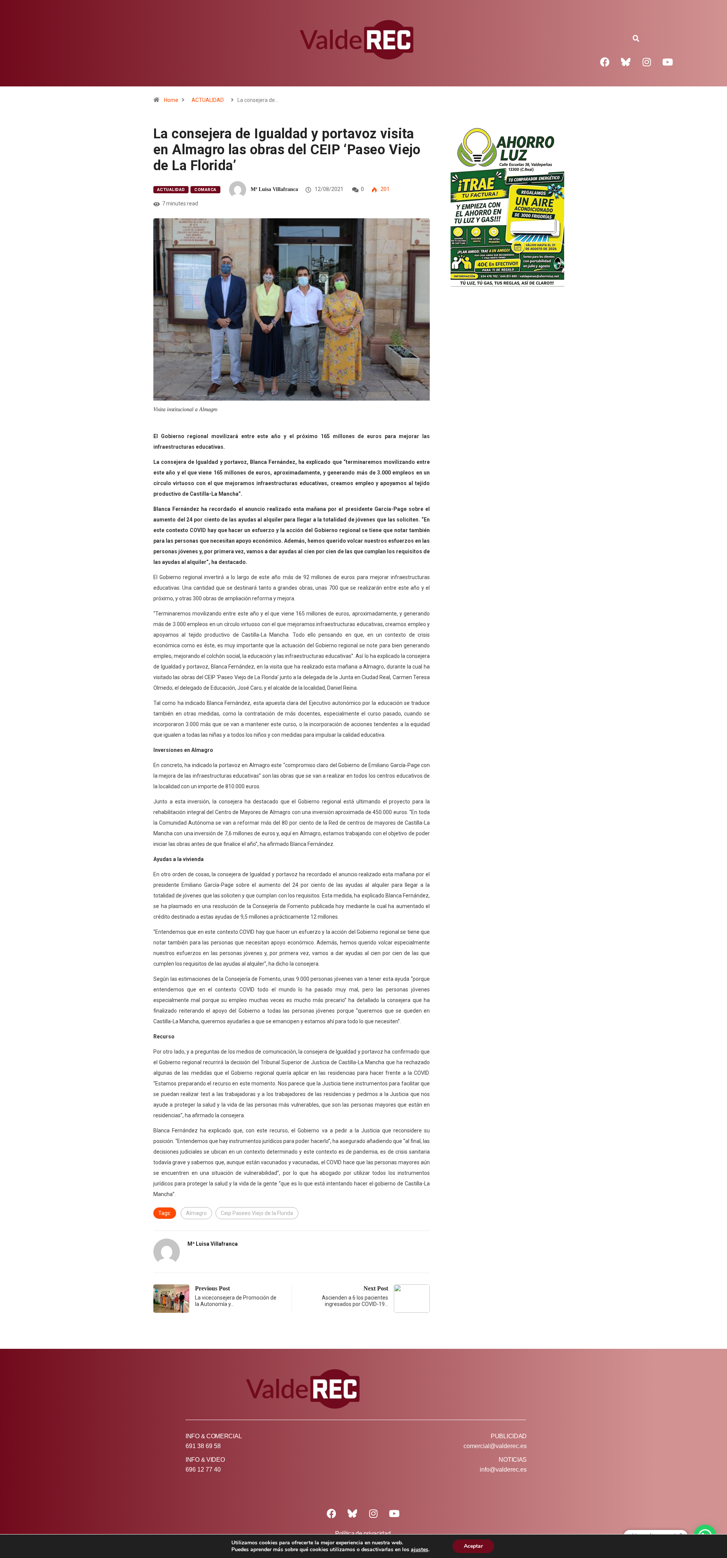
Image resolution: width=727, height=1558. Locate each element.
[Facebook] (605, 61)
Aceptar (473, 1546)
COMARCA (205, 189)
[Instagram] (646, 61)
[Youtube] (667, 61)
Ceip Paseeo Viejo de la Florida (257, 1213)
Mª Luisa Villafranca (274, 189)
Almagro (196, 1213)
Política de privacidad (362, 1533)
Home (171, 100)
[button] (636, 39)
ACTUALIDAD (208, 100)
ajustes (419, 1549)
